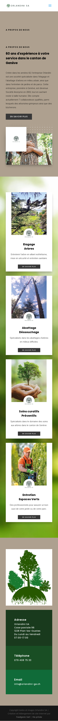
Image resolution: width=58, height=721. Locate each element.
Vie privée (37, 717)
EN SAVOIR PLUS (19, 116)
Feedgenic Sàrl (23, 717)
